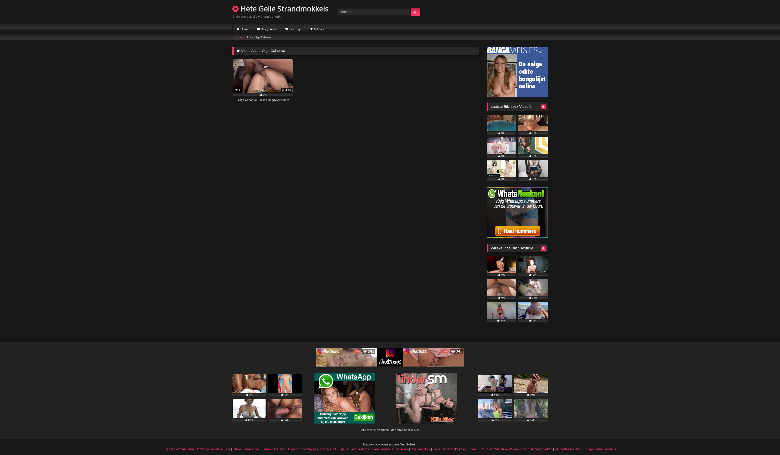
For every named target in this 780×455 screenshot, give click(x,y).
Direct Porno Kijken (302, 449)
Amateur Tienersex (394, 449)
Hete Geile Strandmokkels (284, 9)
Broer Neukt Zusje (331, 449)
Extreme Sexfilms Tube (213, 449)
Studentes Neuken (568, 449)
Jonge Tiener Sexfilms (600, 449)
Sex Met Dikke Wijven (503, 449)
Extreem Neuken (273, 449)
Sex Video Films (473, 449)
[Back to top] (767, 443)
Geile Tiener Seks (445, 449)
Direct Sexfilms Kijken (363, 449)
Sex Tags (295, 29)
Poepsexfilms (420, 449)
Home (244, 29)
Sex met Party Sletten (536, 449)
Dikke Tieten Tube (246, 449)
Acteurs (319, 29)
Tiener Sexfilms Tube (179, 449)
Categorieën (269, 29)
